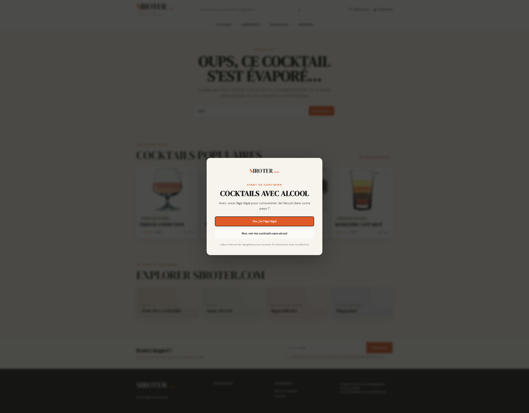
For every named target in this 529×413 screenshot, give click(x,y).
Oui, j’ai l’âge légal (265, 221)
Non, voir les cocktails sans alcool (264, 233)
